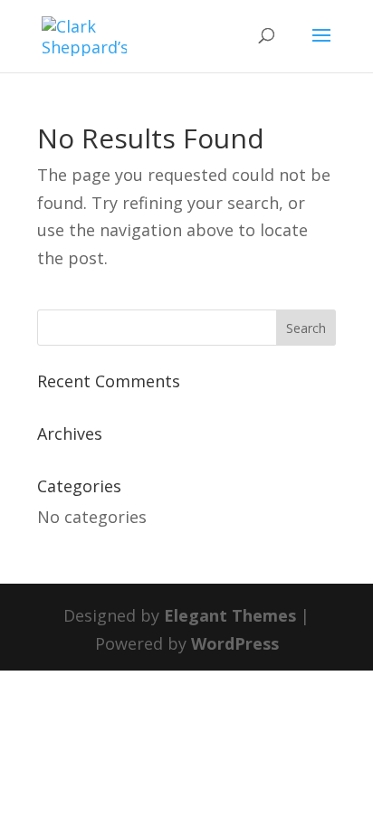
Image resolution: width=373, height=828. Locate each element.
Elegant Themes (230, 615)
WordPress (235, 643)
